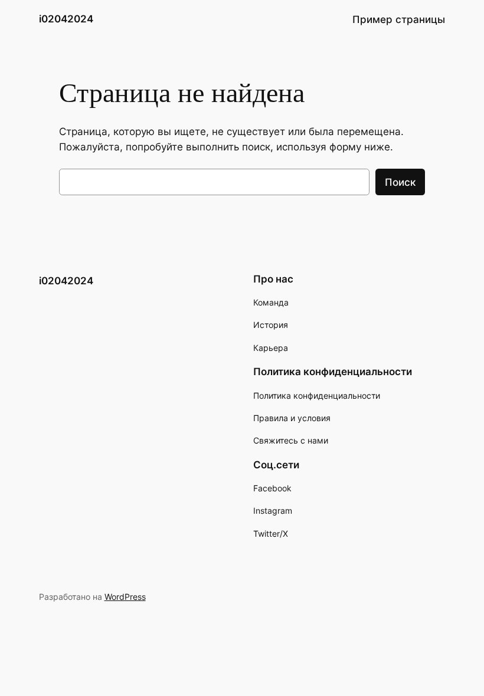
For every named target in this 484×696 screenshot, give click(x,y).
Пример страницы (398, 19)
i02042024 (66, 19)
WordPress (125, 597)
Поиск (400, 182)
